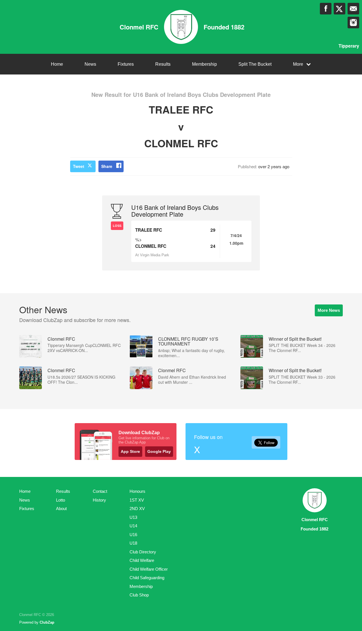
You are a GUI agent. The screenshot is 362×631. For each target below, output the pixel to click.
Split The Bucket (255, 64)
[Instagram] (353, 22)
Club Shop (139, 594)
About (61, 508)
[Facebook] (325, 8)
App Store (130, 451)
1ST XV (137, 500)
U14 (133, 525)
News (90, 64)
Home (57, 64)
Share (106, 166)
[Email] (353, 8)
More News (329, 310)
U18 (133, 543)
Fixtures (126, 64)
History (99, 500)
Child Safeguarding (147, 577)
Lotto (60, 500)
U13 (133, 517)
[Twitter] (339, 8)
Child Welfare (142, 560)
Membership (204, 64)
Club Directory (143, 551)
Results (163, 64)
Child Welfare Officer (149, 569)
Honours (137, 491)
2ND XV (137, 508)
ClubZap (47, 622)
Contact (100, 491)
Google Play (159, 451)
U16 (133, 534)
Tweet (78, 166)
